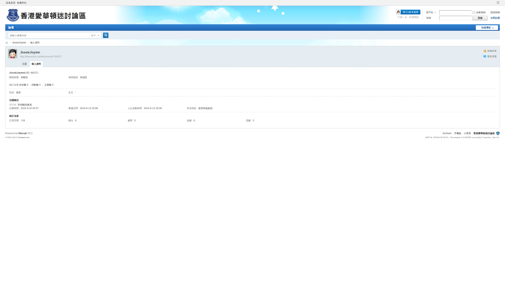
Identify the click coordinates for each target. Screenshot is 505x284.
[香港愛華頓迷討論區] (47, 22)
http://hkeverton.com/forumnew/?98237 (41, 56)
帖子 (93, 35)
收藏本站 (21, 2)
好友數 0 (23, 84)
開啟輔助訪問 (494, 3)
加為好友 (492, 51)
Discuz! (23, 133)
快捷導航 (486, 27)
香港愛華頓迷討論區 (6, 43)
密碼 (428, 18)
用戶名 (429, 12)
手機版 (457, 133)
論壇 (11, 27)
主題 (24, 64)
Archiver (447, 133)
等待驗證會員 (25, 104)
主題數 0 (48, 84)
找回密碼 (495, 12)
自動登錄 (481, 12)
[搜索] (105, 35)
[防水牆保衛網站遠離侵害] (498, 133)
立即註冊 (495, 18)
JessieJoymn (19, 42)
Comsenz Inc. (24, 137)
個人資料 (36, 64)
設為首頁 (10, 2)
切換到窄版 (497, 3)
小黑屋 (467, 133)
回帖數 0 (36, 84)
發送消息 (492, 56)
